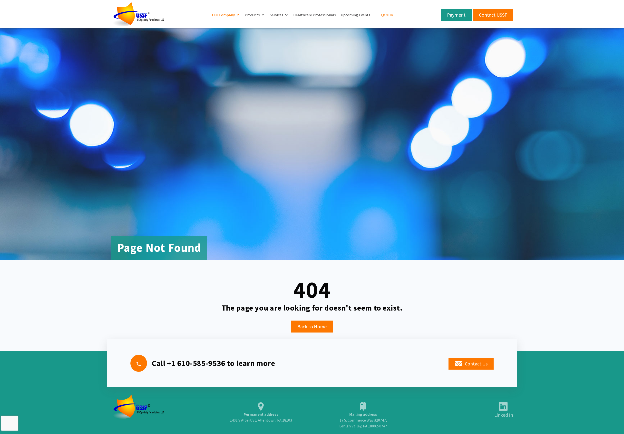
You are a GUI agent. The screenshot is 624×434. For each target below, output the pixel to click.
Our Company (223, 14)
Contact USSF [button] (493, 15)
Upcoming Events (355, 14)
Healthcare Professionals (314, 14)
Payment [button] (456, 15)
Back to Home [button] (312, 326)
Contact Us (476, 364)
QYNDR (387, 14)
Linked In (503, 415)
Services (276, 14)
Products (252, 14)
